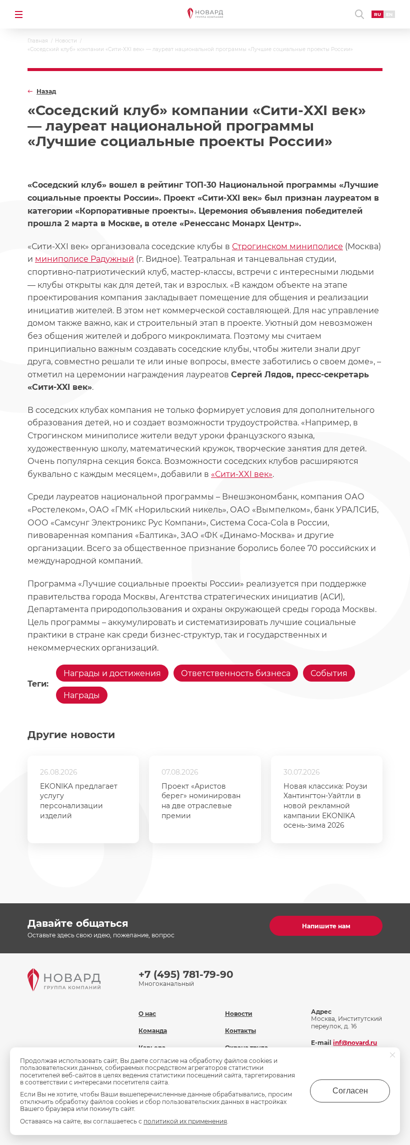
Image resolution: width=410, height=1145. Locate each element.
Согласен (350, 1090)
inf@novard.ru (355, 1042)
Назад (46, 91)
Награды (82, 695)
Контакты (240, 1030)
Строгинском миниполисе (287, 246)
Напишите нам (326, 926)
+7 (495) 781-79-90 (186, 974)
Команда (152, 1030)
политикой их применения (185, 1121)
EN (389, 14)
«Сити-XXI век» (241, 474)
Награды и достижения (112, 673)
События (329, 673)
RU (377, 14)
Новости (238, 1013)
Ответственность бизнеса (235, 673)
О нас (147, 1013)
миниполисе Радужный (84, 259)
